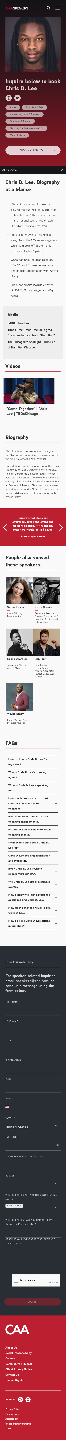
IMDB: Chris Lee (18, 323)
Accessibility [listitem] (11, 1419)
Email (8, 1079)
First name (11, 1002)
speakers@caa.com (32, 981)
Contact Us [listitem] (12, 1375)
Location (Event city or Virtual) (24, 1156)
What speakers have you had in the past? (30, 1222)
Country (10, 1117)
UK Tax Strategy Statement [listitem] (18, 1424)
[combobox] (32, 1126)
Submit (32, 1301)
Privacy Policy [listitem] (12, 1409)
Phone (9, 1098)
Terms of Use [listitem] (12, 1414)
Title (8, 1040)
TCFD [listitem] (8, 1429)
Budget (9, 1175)
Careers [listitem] (10, 1358)
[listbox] (32, 1180)
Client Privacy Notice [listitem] (18, 1369)
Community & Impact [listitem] (18, 1364)
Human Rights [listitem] (14, 1380)
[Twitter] (17, 98)
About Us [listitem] (11, 1348)
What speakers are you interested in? (32, 1197)
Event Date (12, 1137)
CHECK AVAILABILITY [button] (31, 150)
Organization (13, 1060)
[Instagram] (8, 98)
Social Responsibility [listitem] (18, 1353)
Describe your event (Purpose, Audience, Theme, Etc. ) (30, 1241)
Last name (11, 1021)
